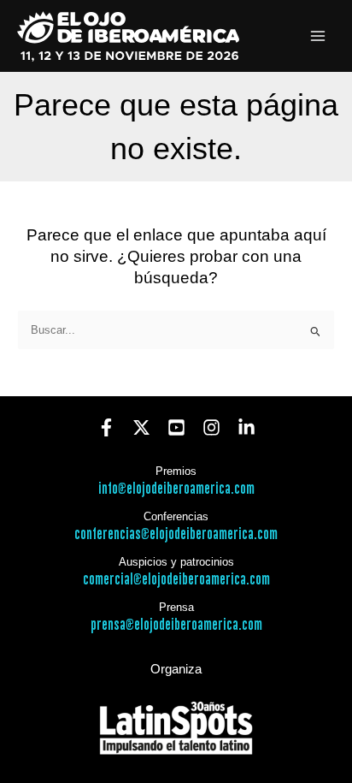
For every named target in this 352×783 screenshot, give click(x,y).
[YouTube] (176, 427)
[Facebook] (106, 427)
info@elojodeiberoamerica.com (176, 489)
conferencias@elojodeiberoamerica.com (176, 534)
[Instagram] (211, 427)
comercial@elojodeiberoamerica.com (176, 580)
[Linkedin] (246, 427)
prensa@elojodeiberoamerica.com (176, 625)
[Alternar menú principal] (318, 36)
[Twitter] (141, 427)
